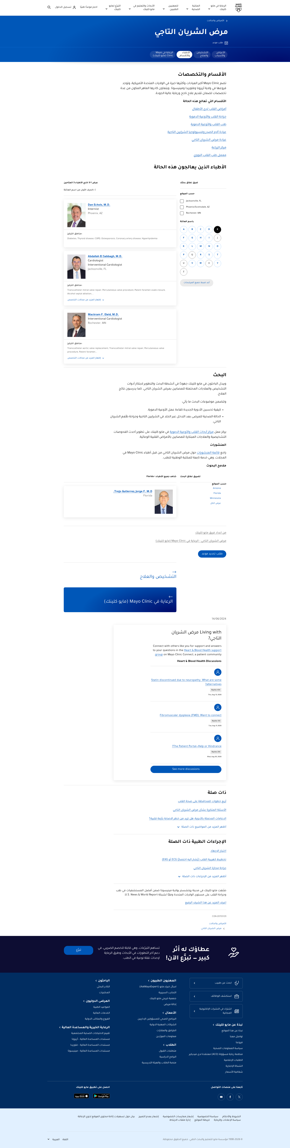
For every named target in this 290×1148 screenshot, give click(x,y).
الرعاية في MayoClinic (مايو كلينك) (163, 54)
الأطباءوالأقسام (185, 54)
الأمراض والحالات (215, 21)
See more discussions (186, 769)
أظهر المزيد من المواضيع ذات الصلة (203, 827)
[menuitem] (219, 54)
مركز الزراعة (219, 147)
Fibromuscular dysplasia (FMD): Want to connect (190, 715)
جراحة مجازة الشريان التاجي (209, 868)
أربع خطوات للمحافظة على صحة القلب (202, 801)
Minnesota (215, 498)
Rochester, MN (193, 213)
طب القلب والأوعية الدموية (208, 124)
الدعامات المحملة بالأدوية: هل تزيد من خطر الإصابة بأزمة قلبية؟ (187, 818)
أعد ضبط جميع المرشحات (197, 283)
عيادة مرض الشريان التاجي (209, 140)
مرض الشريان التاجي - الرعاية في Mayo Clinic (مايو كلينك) (191, 541)
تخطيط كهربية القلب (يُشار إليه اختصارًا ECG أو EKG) (194, 859)
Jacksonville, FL (193, 201)
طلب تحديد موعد (212, 553)
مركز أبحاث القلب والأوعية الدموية (192, 432)
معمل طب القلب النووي (210, 155)
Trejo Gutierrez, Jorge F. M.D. (132, 491)
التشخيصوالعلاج (202, 54)
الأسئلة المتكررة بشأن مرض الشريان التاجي (199, 810)
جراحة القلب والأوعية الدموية (207, 117)
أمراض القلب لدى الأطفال (209, 109)
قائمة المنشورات (208, 453)
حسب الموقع (187, 194)
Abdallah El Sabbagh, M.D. (105, 256)
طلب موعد (217, 43)
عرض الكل (215, 503)
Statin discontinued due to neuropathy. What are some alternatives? (186, 682)
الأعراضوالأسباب (220, 54)
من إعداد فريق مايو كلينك (210, 532)
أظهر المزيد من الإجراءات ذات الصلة (204, 876)
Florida (217, 493)
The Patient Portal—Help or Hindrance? (196, 746)
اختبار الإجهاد (218, 851)
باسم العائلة (187, 222)
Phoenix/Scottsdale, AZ (197, 207)
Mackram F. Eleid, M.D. (103, 314)
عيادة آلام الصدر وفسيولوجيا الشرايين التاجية (197, 132)
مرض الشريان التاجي (191, 33)
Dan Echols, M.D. (99, 205)
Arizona (217, 488)
